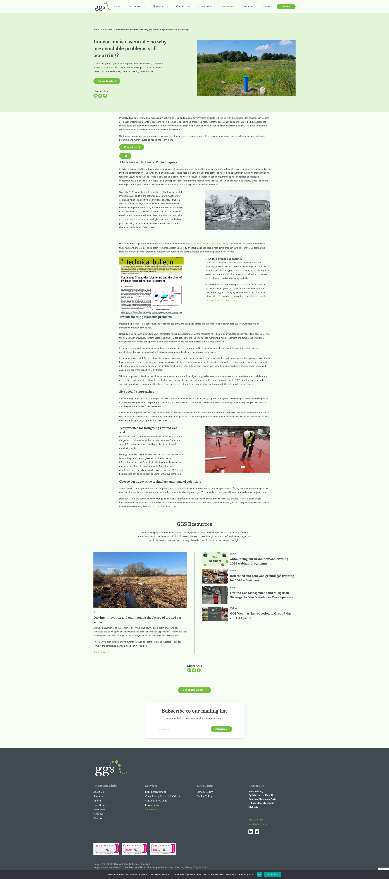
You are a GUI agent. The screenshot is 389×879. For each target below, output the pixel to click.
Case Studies (205, 6)
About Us (98, 792)
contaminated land (130, 219)
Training (248, 6)
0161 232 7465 (256, 820)
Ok (259, 874)
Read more (99, 652)
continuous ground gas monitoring (208, 244)
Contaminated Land (156, 801)
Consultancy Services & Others (162, 796)
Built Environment (155, 792)
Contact (286, 6)
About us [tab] (135, 6)
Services (98, 796)
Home (117, 6)
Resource (107, 29)
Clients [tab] (180, 6)
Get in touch (155, 506)
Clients (97, 801)
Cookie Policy (204, 796)
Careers (267, 6)
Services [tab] (158, 6)
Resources (228, 6)
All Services (151, 809)
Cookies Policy (272, 874)
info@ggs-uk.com (258, 824)
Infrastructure (153, 805)
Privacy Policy (205, 792)
